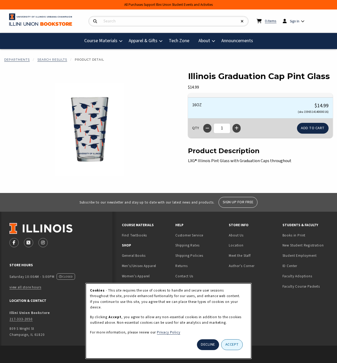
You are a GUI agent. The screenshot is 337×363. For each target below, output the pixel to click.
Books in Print (307, 235)
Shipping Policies (189, 255)
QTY (195, 128)
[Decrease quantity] (207, 128)
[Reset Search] (242, 21)
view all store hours (25, 287)
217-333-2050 (21, 319)
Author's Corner (241, 265)
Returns (181, 265)
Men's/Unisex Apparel (139, 265)
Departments (17, 59)
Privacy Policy (168, 332)
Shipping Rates (187, 245)
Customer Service (189, 235)
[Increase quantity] (236, 128)
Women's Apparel (136, 276)
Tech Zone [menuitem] (181, 40)
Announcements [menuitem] (237, 40)
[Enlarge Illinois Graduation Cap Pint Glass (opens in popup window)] (90, 129)
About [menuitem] (204, 40)
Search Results (52, 59)
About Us (236, 235)
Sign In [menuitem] (294, 21)
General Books (134, 255)
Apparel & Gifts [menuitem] (143, 40)
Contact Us (184, 276)
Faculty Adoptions (297, 276)
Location (236, 245)
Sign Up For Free (238, 202)
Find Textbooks (134, 235)
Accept (232, 344)
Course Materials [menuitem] (100, 40)
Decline (208, 344)
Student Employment (307, 255)
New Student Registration (303, 245)
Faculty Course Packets (301, 286)
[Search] (95, 21)
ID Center (306, 265)
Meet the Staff (240, 255)
